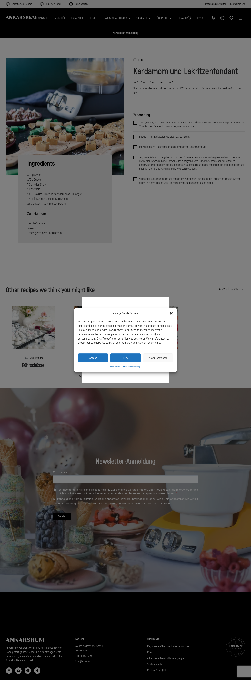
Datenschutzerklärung (131, 366)
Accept (93, 357)
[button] (171, 313)
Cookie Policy (114, 366)
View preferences (157, 357)
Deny (125, 357)
